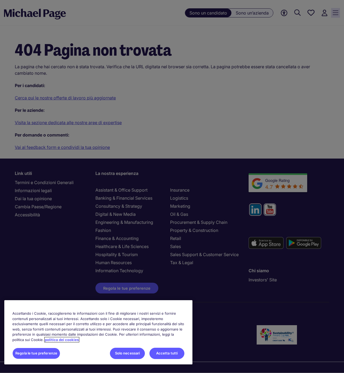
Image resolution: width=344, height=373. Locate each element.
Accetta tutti (167, 353)
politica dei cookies (62, 340)
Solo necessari (127, 353)
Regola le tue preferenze (36, 353)
